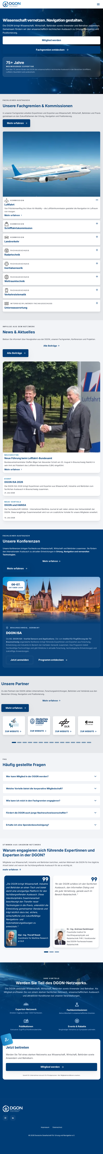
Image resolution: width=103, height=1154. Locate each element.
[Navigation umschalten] (98, 4)
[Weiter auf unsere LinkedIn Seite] (13, 1118)
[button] (14, 742)
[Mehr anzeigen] (97, 200)
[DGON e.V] (51, 1109)
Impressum (45, 1127)
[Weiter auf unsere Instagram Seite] (5, 1118)
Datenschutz (57, 1127)
